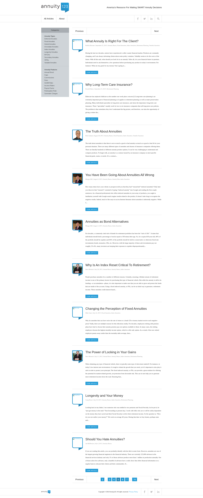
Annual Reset (107, 269)
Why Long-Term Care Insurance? (108, 84)
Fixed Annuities (121, 45)
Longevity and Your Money (104, 395)
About (61, 19)
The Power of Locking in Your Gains (110, 352)
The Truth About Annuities (103, 131)
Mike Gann (88, 313)
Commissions (49, 77)
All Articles (49, 19)
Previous (79, 31)
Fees (46, 80)
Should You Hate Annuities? (105, 439)
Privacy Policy (133, 492)
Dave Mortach (89, 269)
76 (134, 479)
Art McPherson (89, 443)
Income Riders (49, 85)
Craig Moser (89, 400)
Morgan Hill (89, 179)
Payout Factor (49, 88)
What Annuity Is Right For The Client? (112, 41)
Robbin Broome (90, 45)
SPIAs (46, 60)
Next (156, 31)
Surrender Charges (51, 93)
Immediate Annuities (51, 47)
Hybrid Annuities (50, 44)
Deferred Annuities (50, 39)
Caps (46, 75)
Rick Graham (89, 136)
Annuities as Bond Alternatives (107, 221)
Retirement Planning (143, 45)
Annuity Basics (112, 45)
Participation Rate (50, 91)
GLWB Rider (48, 83)
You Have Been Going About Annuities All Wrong (119, 175)
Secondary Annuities (51, 57)
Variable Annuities (154, 45)
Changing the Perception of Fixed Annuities (116, 308)
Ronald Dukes (89, 89)
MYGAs (47, 55)
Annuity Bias (116, 179)
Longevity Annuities (51, 52)
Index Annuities (131, 45)
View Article (92, 72)
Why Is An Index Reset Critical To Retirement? (118, 265)
